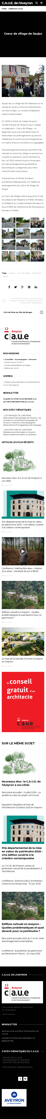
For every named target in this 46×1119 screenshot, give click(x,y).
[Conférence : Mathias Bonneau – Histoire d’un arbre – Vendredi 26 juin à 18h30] (23, 551)
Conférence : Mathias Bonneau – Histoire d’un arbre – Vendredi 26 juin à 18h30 (22, 570)
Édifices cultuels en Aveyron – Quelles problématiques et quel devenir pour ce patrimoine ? (21, 615)
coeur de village (23, 273)
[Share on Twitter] (15, 287)
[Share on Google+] (22, 287)
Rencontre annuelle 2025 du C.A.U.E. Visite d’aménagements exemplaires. (23, 940)
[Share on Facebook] (9, 287)
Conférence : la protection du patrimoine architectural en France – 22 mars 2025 (22, 952)
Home (4, 9)
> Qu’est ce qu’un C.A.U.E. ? (13, 362)
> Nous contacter (8, 1014)
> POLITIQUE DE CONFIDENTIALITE (17, 1067)
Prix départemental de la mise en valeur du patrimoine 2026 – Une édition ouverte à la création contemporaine (22, 525)
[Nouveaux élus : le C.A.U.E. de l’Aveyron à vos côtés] (23, 461)
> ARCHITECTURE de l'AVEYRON (15, 1062)
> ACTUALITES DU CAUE (12, 1058)
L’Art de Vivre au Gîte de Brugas (18, 312)
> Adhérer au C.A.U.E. (11, 368)
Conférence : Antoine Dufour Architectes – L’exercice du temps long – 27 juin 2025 (22, 882)
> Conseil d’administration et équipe (17, 365)
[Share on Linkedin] (35, 287)
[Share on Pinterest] (29, 287)
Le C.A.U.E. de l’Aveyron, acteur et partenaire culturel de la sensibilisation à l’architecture (22, 868)
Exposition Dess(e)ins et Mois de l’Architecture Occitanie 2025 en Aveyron (22, 806)
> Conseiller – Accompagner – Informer (20, 359)
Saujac (5, 276)
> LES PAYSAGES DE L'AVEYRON (17, 415)
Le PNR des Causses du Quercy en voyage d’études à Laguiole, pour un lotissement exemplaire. (26, 300)
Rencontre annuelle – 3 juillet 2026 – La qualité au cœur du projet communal (21, 794)
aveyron (11, 273)
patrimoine (36, 273)
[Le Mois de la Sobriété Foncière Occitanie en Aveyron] (23, 642)
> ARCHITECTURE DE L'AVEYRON (17, 430)
